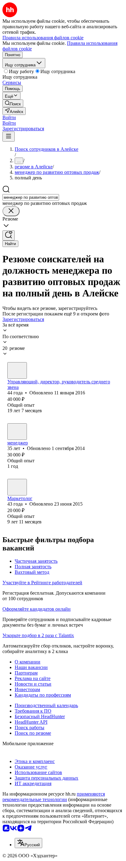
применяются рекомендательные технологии (53, 796)
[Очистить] (11, 211)
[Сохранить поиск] (8, 235)
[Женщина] (17, 370)
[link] (12, 103)
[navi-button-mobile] (8, 136)
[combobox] (30, 197)
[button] (9, 117)
